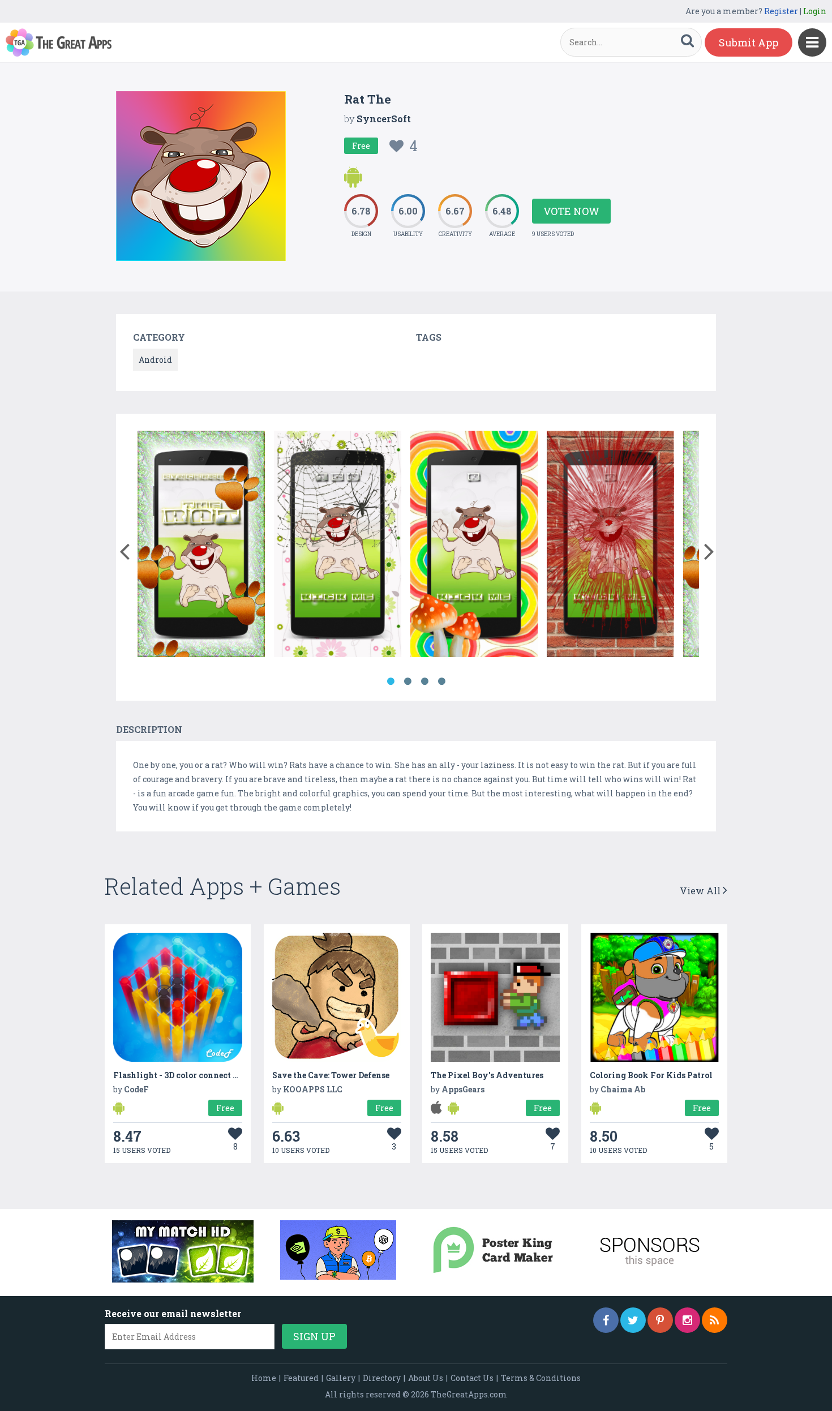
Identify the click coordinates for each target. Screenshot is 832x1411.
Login (814, 11)
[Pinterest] (660, 1320)
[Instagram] (687, 1320)
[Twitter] (633, 1320)
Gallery (340, 1378)
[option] (201, 546)
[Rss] (714, 1320)
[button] (124, 549)
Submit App (748, 42)
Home (263, 1378)
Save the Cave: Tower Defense (330, 1075)
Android (155, 359)
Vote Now (571, 211)
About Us (425, 1378)
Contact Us (472, 1378)
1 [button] (390, 681)
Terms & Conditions (541, 1378)
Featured (301, 1378)
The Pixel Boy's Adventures (487, 1075)
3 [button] (424, 681)
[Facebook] (606, 1320)
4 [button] (441, 681)
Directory (382, 1378)
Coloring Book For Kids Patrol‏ (651, 1075)
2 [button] (407, 681)
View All (701, 891)
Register (781, 11)
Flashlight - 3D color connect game (183, 1075)
